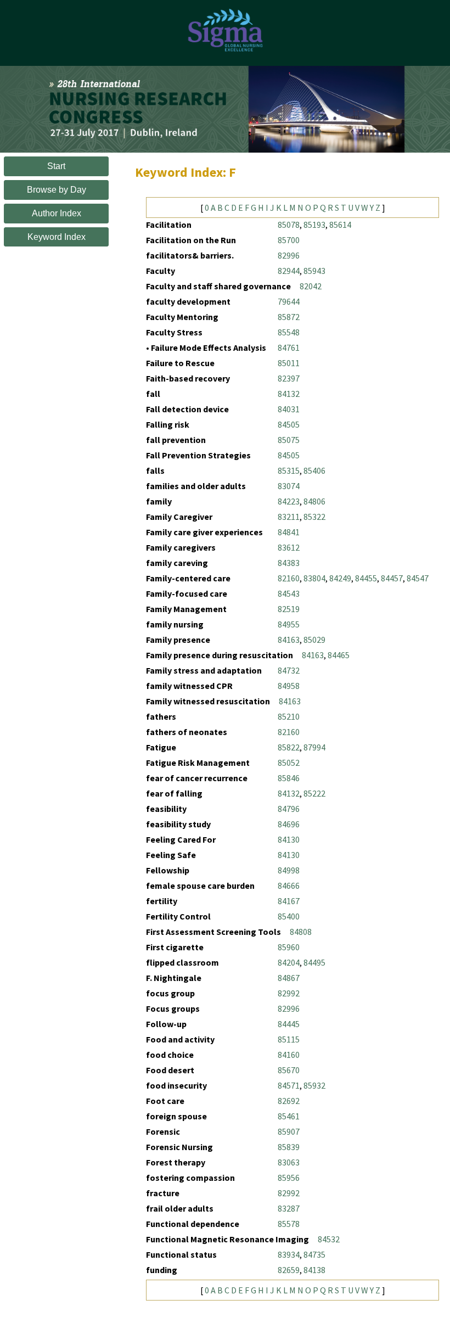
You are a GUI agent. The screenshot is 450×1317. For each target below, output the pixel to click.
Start (56, 166)
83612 (289, 547)
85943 (314, 270)
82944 (289, 270)
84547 (418, 578)
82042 (311, 286)
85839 (289, 1146)
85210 (289, 716)
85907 (289, 1131)
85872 (289, 316)
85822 (289, 747)
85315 (289, 470)
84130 (289, 839)
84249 (340, 578)
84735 (314, 1254)
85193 (314, 224)
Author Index (56, 213)
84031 (289, 408)
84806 (314, 501)
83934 (289, 1254)
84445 (289, 1023)
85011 (289, 362)
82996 (289, 255)
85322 (314, 516)
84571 (289, 1085)
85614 (340, 224)
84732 (289, 670)
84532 (329, 1239)
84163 (289, 639)
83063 (289, 1162)
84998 (289, 870)
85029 (314, 639)
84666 (289, 885)
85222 (314, 793)
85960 (289, 946)
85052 (289, 762)
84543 (289, 593)
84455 (366, 578)
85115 (289, 1039)
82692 (289, 1100)
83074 (289, 485)
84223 (289, 501)
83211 (289, 516)
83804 (314, 578)
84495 (314, 962)
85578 (289, 1223)
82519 (289, 608)
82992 (289, 993)
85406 (314, 470)
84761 (289, 347)
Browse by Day (56, 189)
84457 (392, 578)
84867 (289, 977)
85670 (289, 1069)
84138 (314, 1269)
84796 (289, 808)
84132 (289, 393)
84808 (301, 931)
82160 (289, 578)
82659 (289, 1269)
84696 (289, 824)
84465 (339, 654)
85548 (289, 332)
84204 (289, 962)
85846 (289, 777)
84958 (289, 685)
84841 (289, 531)
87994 (314, 747)
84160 (289, 1054)
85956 (289, 1177)
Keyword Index (56, 237)
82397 (289, 378)
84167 (289, 900)
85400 (289, 916)
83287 (289, 1208)
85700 (289, 239)
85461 (289, 1116)
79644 (289, 301)
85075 (289, 439)
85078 (289, 224)
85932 (314, 1085)
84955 (289, 624)
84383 (289, 562)
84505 (289, 424)
